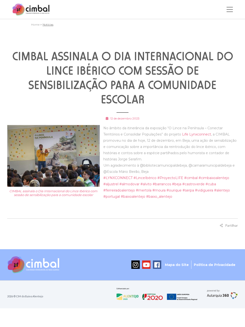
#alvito (146, 184)
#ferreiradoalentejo (119, 190)
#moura (159, 190)
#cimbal (191, 178)
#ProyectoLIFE (170, 178)
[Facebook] (157, 264)
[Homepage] (31, 9)
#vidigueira (204, 190)
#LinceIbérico (145, 178)
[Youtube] (146, 264)
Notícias (48, 24)
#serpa (188, 190)
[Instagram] (135, 264)
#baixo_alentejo (159, 196)
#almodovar (129, 184)
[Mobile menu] (230, 9)
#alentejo (222, 190)
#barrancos (162, 184)
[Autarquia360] (222, 294)
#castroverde (193, 184)
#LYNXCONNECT (118, 178)
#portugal (111, 196)
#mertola (143, 190)
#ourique (174, 190)
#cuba (211, 184)
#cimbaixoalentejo (214, 178)
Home (35, 24)
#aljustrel (110, 184)
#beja (176, 184)
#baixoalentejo (133, 196)
